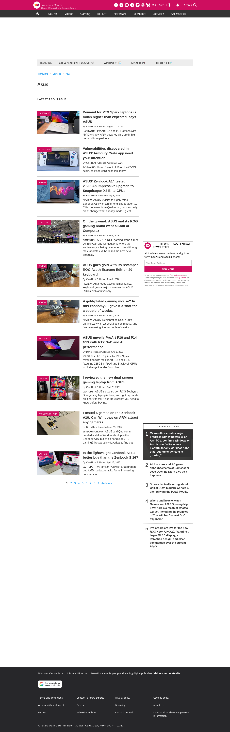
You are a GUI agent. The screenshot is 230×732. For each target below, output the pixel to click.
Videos (69, 14)
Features (52, 14)
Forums (42, 712)
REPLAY (102, 14)
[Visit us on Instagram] (132, 5)
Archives (106, 483)
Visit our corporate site (167, 673)
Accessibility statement (51, 705)
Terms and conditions (50, 697)
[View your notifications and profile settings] (177, 5)
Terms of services (177, 275)
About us (158, 705)
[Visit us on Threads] (143, 5)
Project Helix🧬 (163, 62)
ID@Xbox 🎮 (138, 62)
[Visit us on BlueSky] (148, 5)
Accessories (178, 14)
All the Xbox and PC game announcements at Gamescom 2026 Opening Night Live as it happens (169, 470)
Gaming (85, 14)
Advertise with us (86, 712)
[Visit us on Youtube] (127, 5)
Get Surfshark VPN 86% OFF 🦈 (76, 62)
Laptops (57, 73)
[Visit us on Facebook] (116, 5)
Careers (81, 705)
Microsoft (140, 14)
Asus (68, 73)
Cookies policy (161, 697)
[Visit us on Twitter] (121, 5)
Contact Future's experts (90, 697)
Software (158, 14)
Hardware (120, 14)
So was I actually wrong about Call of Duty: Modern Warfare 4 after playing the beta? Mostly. (169, 488)
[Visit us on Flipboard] (138, 5)
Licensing (120, 705)
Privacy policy (122, 697)
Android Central (124, 712)
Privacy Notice (180, 277)
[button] (190, 5)
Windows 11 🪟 (112, 62)
